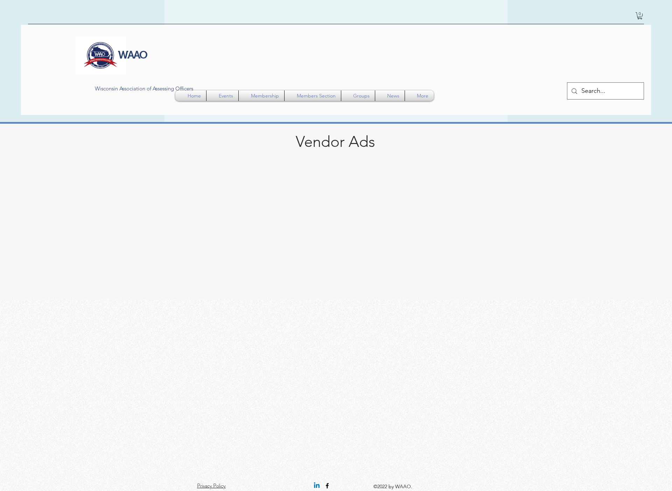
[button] (640, 15)
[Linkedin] (316, 485)
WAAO (132, 55)
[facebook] (327, 485)
